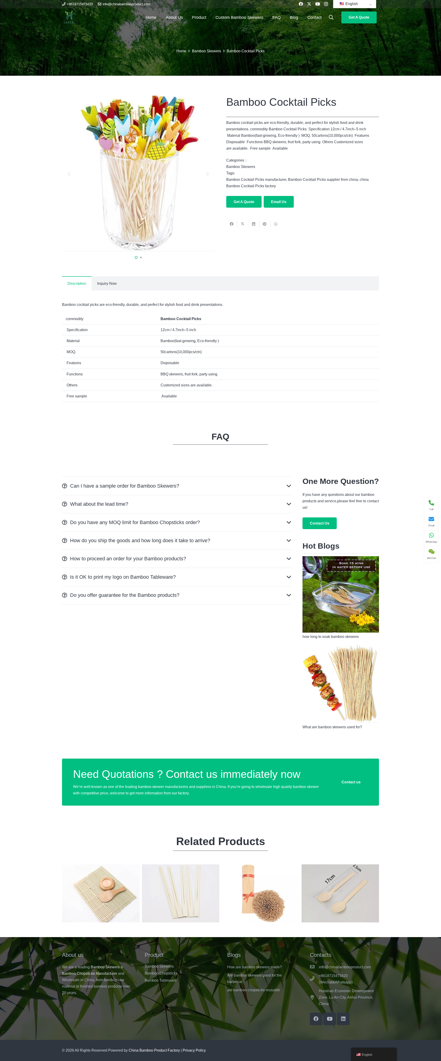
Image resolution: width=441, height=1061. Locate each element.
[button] (331, 17)
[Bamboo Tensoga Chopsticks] (181, 893)
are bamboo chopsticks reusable (253, 990)
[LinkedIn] (343, 1019)
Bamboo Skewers (240, 167)
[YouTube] (317, 4)
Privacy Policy (194, 1050)
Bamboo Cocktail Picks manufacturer (256, 179)
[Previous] (69, 173)
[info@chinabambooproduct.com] (314, 967)
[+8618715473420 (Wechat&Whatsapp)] (314, 979)
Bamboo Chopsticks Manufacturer (89, 973)
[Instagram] (326, 4)
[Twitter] (309, 4)
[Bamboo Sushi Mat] (101, 893)
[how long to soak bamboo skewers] (340, 559)
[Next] (207, 173)
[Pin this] (264, 224)
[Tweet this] (242, 224)
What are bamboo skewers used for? (332, 727)
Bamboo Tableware (160, 980)
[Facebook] (301, 4)
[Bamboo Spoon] (340, 893)
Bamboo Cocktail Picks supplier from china (323, 179)
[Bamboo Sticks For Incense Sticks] (260, 893)
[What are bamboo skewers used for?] (340, 648)
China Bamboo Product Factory (154, 1050)
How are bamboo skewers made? (254, 967)
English (351, 4)
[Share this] (231, 224)
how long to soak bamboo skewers (330, 637)
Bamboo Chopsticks (161, 973)
